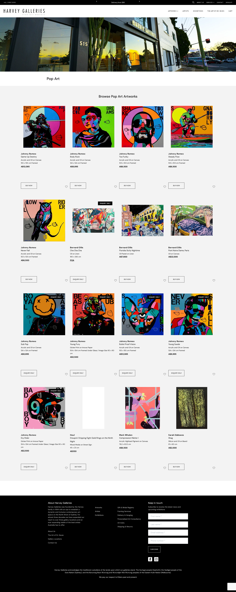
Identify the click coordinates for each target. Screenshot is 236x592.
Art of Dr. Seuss (215, 11)
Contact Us (52, 543)
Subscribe (154, 549)
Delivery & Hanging (125, 515)
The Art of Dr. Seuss (56, 535)
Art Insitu (121, 523)
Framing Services (124, 511)
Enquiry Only (78, 279)
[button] (96, 1)
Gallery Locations (55, 539)
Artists (186, 11)
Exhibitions (198, 11)
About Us (51, 531)
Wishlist (229, 2)
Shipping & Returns (125, 526)
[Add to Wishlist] (66, 187)
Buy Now (29, 186)
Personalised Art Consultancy (129, 519)
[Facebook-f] (150, 559)
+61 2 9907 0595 (10, 2)
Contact (220, 2)
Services (209, 2)
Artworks (172, 11)
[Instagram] (156, 559)
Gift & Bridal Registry (126, 507)
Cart (230, 11)
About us (200, 2)
